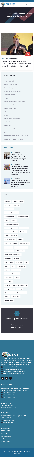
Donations (23, 231)
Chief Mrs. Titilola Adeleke (12, 205)
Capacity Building (18, 201)
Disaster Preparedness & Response (14, 101)
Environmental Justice (11, 243)
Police (5, 132)
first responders (24, 243)
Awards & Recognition (10, 84)
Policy (17, 277)
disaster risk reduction (11, 231)
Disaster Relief (24, 228)
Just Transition (9, 262)
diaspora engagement (11, 228)
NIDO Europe (21, 266)
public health (8, 281)
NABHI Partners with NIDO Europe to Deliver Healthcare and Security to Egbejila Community (16, 63)
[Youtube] (2, 378)
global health (20, 251)
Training (19, 289)
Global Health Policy (10, 108)
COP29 (6, 98)
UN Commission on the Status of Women (15, 292)
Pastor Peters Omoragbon (12, 273)
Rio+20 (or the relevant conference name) (16, 285)
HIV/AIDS (16, 258)
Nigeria (7, 270)
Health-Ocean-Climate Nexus (12, 254)
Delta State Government (11, 224)
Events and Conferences (11, 105)
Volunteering (16, 296)
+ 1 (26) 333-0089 (17, 327)
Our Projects (7, 125)
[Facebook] (10, 378)
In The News (7, 112)
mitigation (19, 262)
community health (9, 216)
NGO (13, 266)
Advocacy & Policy (9, 81)
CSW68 (13, 220)
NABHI (6, 115)
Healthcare (8, 258)
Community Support (23, 216)
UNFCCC (7, 296)
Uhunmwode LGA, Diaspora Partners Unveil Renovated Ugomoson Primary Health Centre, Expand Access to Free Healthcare (20, 170)
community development (11, 212)
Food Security (8, 247)
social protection (9, 289)
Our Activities (8, 122)
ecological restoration (11, 235)
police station (8, 277)
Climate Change (8, 88)
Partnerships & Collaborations (13, 129)
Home (3, 13)
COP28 (6, 220)
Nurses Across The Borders (12, 118)
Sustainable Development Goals (16, 135)
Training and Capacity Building (13, 139)
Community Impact (9, 94)
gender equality (9, 251)
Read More (8, 71)
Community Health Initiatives (12, 91)
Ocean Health (15, 270)
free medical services (21, 247)
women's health (9, 300)
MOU (26, 262)
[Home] (8, 4)
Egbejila (20, 239)
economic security (10, 239)
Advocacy (7, 201)
